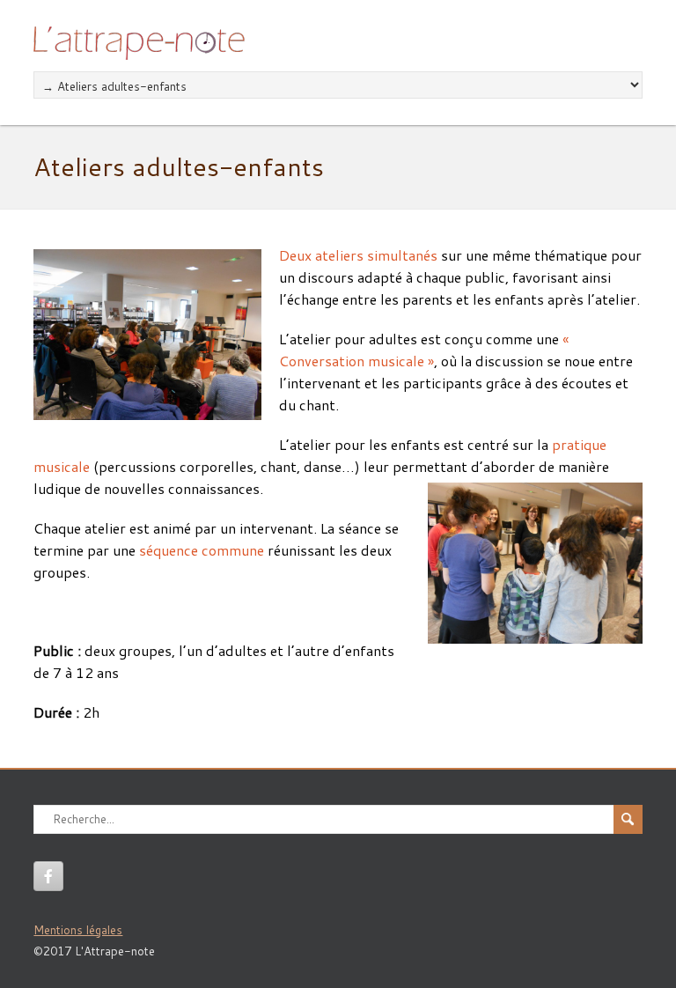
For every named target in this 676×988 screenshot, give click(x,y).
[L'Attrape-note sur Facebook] (48, 876)
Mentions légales (77, 930)
